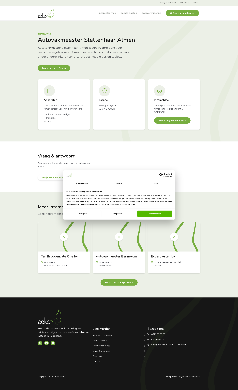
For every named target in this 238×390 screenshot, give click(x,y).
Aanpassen (117, 214)
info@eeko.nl (157, 339)
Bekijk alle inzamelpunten (117, 282)
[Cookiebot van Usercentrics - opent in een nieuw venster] (161, 175)
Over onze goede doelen (171, 120)
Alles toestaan (155, 214)
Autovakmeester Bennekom (116, 256)
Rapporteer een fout (52, 68)
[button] (188, 2)
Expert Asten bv (163, 256)
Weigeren (83, 214)
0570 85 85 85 (158, 334)
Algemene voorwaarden (189, 376)
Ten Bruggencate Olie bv (59, 256)
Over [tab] (156, 183)
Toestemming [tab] (82, 183)
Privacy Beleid (171, 376)
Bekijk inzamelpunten (184, 13)
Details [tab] (119, 183)
